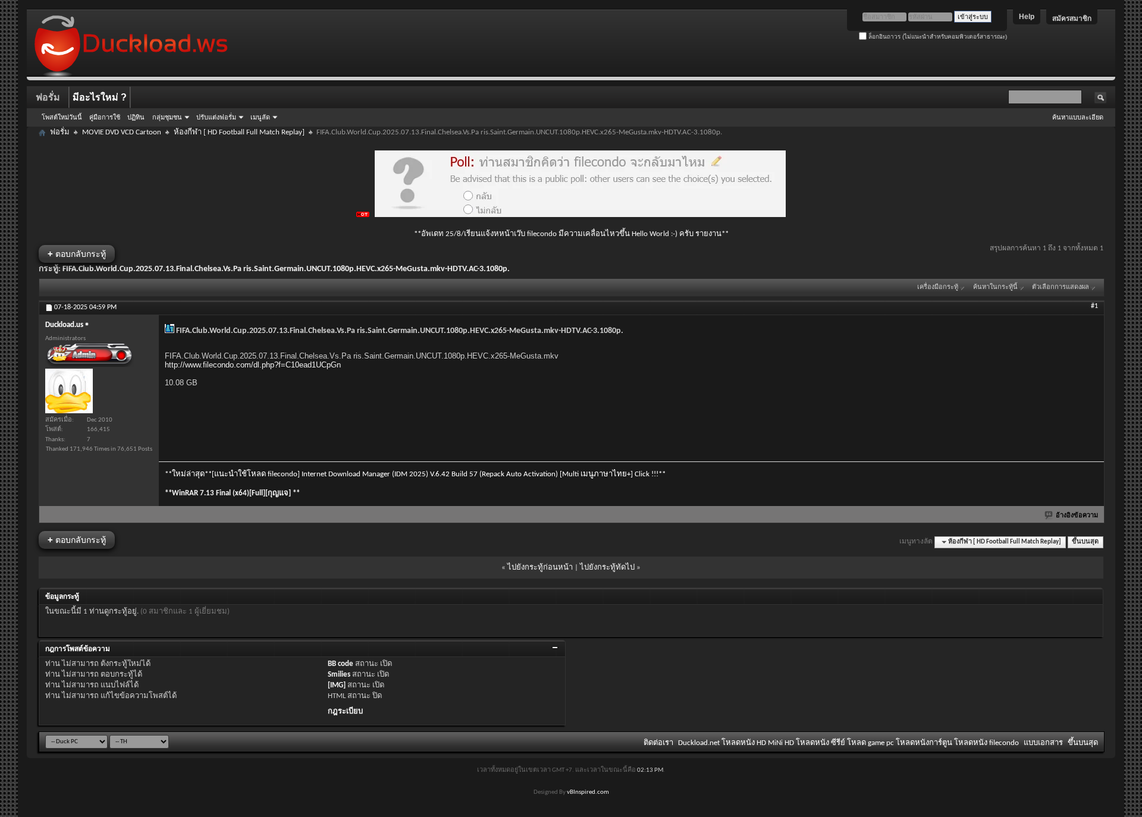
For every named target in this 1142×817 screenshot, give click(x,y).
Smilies (339, 674)
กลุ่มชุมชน (167, 117)
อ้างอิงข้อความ (1077, 516)
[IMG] (337, 685)
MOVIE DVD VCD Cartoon (121, 132)
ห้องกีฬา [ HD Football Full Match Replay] (239, 132)
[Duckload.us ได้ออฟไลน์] (69, 391)
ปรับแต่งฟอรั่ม (216, 117)
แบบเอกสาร (1043, 743)
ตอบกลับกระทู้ (77, 254)
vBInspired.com (588, 792)
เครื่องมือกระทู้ (937, 287)
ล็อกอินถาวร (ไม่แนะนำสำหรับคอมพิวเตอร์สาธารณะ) (937, 36)
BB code (340, 664)
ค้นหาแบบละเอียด (1077, 117)
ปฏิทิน (136, 117)
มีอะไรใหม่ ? (100, 97)
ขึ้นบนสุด (1085, 542)
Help (1026, 16)
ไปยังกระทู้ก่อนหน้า (540, 567)
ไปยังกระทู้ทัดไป (607, 567)
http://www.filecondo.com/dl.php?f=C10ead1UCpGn (253, 364)
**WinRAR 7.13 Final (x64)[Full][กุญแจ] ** (232, 493)
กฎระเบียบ (345, 711)
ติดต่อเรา (658, 743)
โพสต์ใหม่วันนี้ (62, 117)
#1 (1094, 306)
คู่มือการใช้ (104, 117)
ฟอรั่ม (48, 97)
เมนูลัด (260, 117)
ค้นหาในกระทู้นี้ (995, 287)
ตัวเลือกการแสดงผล (1060, 287)
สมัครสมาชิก (1071, 18)
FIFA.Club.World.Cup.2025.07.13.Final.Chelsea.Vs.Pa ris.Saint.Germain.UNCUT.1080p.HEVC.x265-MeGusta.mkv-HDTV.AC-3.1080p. (286, 269)
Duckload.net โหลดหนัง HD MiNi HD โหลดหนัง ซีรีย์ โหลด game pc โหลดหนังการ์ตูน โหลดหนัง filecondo (848, 743)
